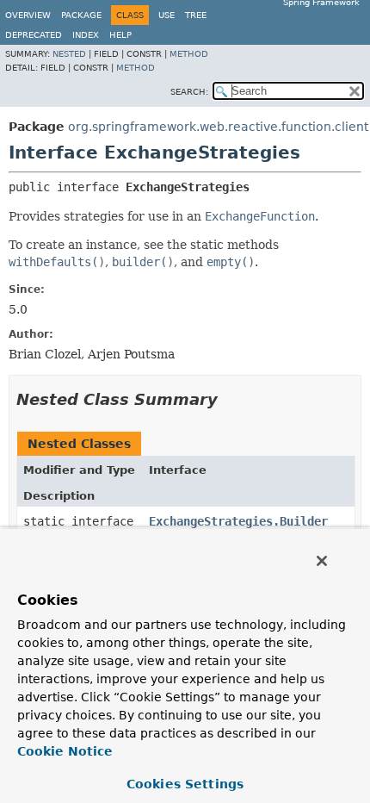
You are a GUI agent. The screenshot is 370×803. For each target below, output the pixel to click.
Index (85, 35)
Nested (69, 54)
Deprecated (33, 35)
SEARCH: (189, 91)
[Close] (322, 561)
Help (120, 35)
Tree (196, 15)
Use (166, 15)
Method (189, 54)
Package (81, 15)
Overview (28, 15)
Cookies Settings (185, 784)
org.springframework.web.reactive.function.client (218, 127)
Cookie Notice (65, 751)
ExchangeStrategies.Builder (238, 521)
